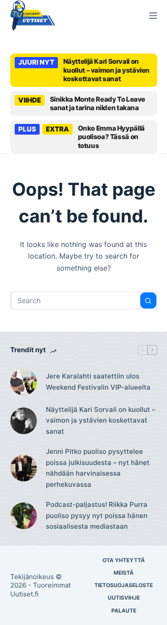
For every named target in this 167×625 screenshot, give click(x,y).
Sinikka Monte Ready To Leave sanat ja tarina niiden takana (98, 103)
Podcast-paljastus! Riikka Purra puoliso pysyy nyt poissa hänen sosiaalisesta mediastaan (96, 515)
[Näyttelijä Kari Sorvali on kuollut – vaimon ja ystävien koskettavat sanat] (23, 420)
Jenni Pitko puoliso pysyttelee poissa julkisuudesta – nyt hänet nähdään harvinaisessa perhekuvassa (98, 468)
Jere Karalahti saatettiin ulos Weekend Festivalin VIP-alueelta (98, 381)
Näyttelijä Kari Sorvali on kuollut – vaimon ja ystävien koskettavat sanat (106, 70)
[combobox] (75, 300)
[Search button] (148, 300)
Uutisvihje (124, 597)
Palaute (123, 610)
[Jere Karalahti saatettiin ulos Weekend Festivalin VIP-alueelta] (23, 382)
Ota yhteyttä (123, 560)
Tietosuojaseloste (123, 585)
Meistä (124, 572)
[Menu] (153, 16)
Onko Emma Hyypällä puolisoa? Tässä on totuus (111, 137)
